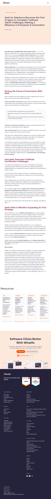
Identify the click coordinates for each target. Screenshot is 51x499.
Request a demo (7, 402)
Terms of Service (7, 489)
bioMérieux (28, 425)
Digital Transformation (8, 423)
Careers (28, 461)
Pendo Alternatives (30, 448)
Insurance (28, 397)
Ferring (27, 428)
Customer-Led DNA (30, 463)
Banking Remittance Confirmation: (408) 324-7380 (14, 494)
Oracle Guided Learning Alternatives (33, 447)
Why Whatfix (6, 394)
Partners (28, 467)
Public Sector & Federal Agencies (33, 400)
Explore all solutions (30, 402)
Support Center (29, 469)
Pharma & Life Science (31, 399)
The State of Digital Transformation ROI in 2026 (35, 415)
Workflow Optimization (8, 431)
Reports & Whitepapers (8, 400)
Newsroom (28, 466)
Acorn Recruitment (30, 423)
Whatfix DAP (6, 409)
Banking (28, 394)
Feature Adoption (7, 426)
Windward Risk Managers (31, 434)
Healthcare (28, 396)
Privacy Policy (6, 488)
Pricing (5, 399)
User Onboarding (7, 428)
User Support (6, 429)
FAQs (27, 464)
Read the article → (6, 316)
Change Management (8, 422)
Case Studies (6, 396)
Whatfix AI (6, 413)
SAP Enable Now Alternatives (32, 450)
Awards (27, 460)
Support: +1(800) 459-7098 (9, 493)
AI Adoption (6, 420)
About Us (28, 458)
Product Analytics (7, 412)
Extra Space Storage (30, 426)
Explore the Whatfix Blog (31, 416)
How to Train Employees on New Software (34, 412)
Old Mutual (28, 429)
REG (27, 431)
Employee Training (7, 425)
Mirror (5, 410)
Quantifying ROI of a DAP (31, 413)
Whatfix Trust (6, 490)
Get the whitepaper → (19, 315)
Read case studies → (44, 319)
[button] (48, 2)
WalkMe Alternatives (30, 451)
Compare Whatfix (29, 444)
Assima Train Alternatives (31, 445)
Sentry (27, 432)
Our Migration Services (8, 397)
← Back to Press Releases (10, 12)
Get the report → (31, 315)
